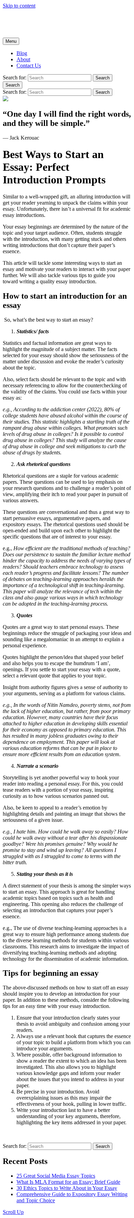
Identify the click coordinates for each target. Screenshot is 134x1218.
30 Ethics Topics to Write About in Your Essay (66, 1188)
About (23, 59)
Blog (21, 53)
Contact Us (28, 65)
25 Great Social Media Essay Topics (55, 1176)
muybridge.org (19, 17)
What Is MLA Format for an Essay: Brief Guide (68, 1182)
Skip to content (19, 6)
